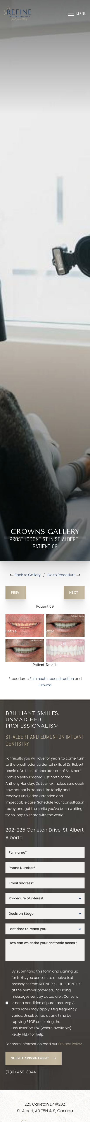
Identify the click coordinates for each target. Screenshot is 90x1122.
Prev (16, 592)
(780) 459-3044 (20, 1072)
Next (74, 592)
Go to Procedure (61, 574)
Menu (81, 13)
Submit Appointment (30, 1058)
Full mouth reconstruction (52, 678)
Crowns (45, 685)
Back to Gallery (27, 574)
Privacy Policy (70, 1043)
